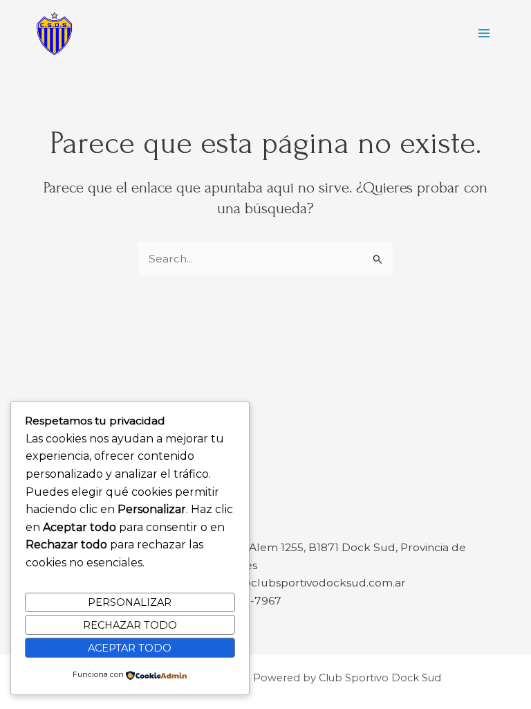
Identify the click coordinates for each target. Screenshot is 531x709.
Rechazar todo (130, 625)
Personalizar (129, 602)
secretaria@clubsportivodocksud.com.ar (296, 582)
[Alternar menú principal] (484, 33)
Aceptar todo (129, 648)
